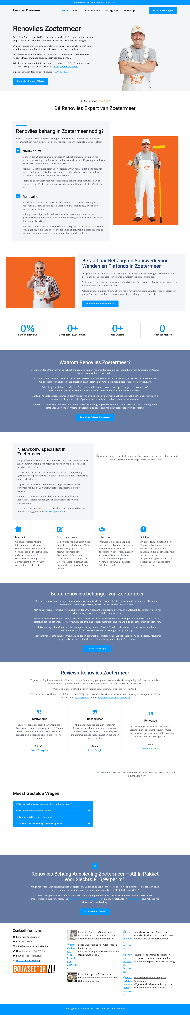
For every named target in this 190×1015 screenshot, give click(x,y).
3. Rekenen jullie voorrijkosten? (34, 817)
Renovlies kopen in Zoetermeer (94, 974)
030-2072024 (82, 697)
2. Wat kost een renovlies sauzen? (34, 810)
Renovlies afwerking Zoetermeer (151, 932)
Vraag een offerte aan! (66, 66)
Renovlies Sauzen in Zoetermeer (95, 932)
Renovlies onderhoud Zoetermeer (152, 954)
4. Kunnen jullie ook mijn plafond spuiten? (40, 823)
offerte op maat (53, 511)
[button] (53, 804)
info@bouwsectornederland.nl (114, 697)
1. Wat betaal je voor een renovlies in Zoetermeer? (44, 804)
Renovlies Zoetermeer (27, 10)
